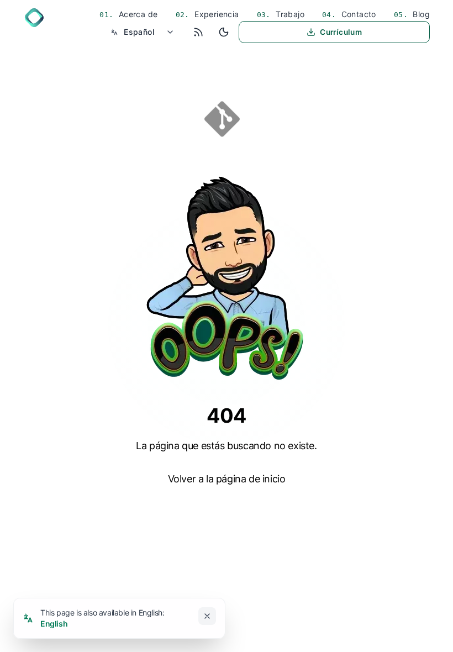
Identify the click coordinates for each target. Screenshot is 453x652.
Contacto (357, 14)
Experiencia (215, 14)
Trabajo (288, 14)
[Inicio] (34, 18)
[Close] (207, 616)
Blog (420, 14)
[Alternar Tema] (223, 32)
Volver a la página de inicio (227, 479)
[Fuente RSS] (198, 32)
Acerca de (137, 14)
